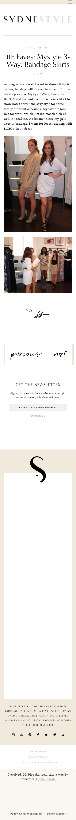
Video (38, 74)
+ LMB (53, 762)
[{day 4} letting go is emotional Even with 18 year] (38, 532)
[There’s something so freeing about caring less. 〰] (38, 568)
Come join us (46, 778)
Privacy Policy (38, 757)
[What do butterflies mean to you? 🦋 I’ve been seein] (38, 496)
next (60, 356)
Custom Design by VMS (34, 762)
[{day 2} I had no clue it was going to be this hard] (38, 675)
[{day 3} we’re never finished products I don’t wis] (38, 604)
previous (27, 356)
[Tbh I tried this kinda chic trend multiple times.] (38, 639)
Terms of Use (38, 751)
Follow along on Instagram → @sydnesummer (38, 814)
